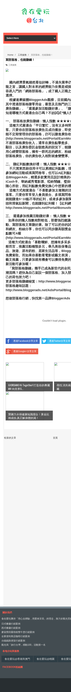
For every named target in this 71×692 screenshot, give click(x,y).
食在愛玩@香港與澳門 (17, 658)
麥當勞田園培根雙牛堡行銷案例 (18, 632)
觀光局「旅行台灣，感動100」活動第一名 (23, 644)
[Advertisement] (35, 26)
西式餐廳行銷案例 (10, 628)
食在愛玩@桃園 (45, 658)
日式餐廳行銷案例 (10, 623)
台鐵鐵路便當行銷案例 (13, 640)
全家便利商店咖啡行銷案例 (15, 636)
